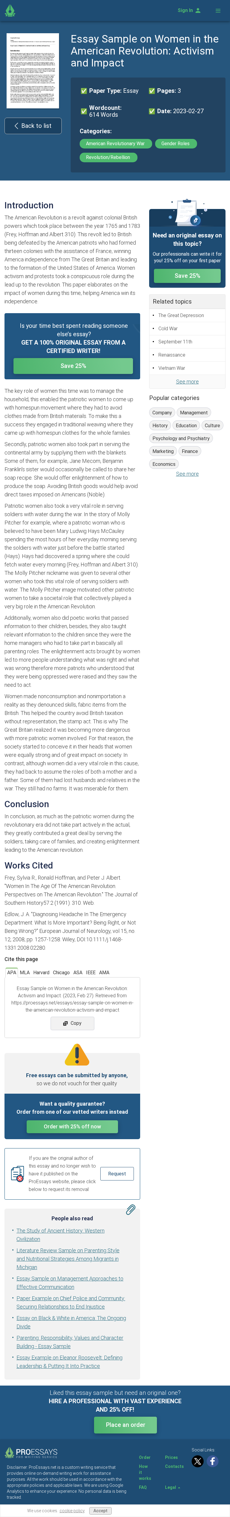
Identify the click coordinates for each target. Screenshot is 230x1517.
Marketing (163, 451)
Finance (190, 451)
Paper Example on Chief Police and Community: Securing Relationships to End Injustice (70, 1302)
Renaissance (171, 355)
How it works (145, 1472)
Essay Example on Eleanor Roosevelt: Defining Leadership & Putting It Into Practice (69, 1361)
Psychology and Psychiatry (181, 438)
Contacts (174, 1466)
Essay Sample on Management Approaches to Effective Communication (69, 1282)
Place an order (125, 1424)
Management (194, 413)
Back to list (36, 125)
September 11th (175, 342)
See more (187, 381)
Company (162, 413)
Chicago (61, 972)
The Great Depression (181, 315)
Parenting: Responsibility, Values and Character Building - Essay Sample (69, 1342)
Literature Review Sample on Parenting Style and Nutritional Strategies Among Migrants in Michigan (67, 1258)
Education (186, 425)
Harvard (41, 972)
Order (145, 1457)
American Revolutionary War (116, 143)
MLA (25, 972)
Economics (163, 464)
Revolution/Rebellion (108, 157)
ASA (77, 972)
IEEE (91, 972)
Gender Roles (176, 143)
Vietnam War (171, 368)
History (160, 425)
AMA (104, 972)
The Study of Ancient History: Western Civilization (60, 1234)
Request (117, 1174)
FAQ (143, 1487)
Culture (212, 425)
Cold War (168, 328)
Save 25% (73, 365)
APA (11, 972)
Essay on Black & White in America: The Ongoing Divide (71, 1322)
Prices (171, 1457)
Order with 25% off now (72, 1126)
